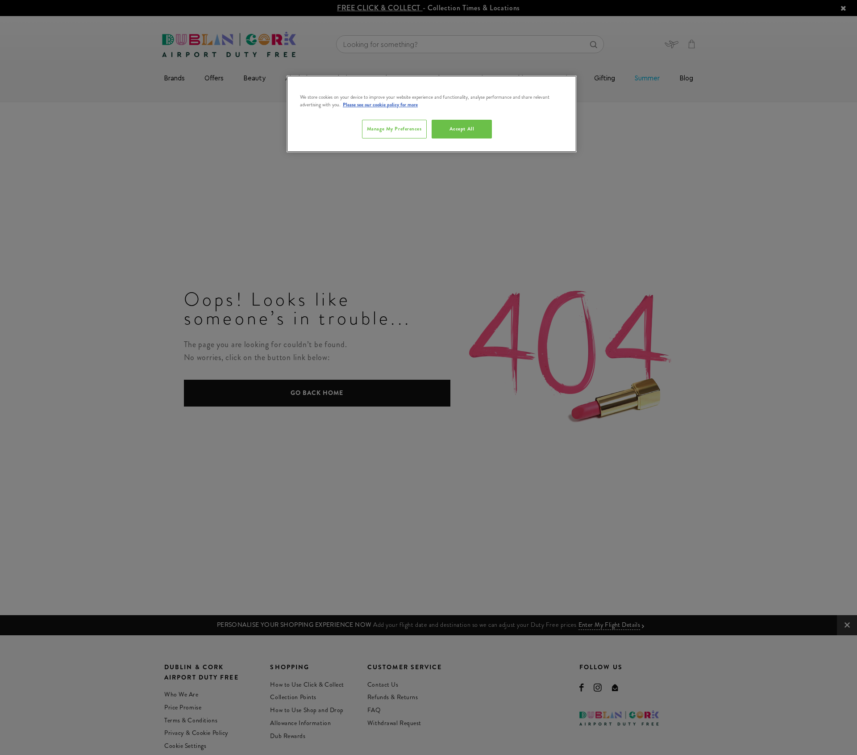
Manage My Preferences (394, 128)
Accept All (461, 128)
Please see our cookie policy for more (380, 104)
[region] (432, 114)
